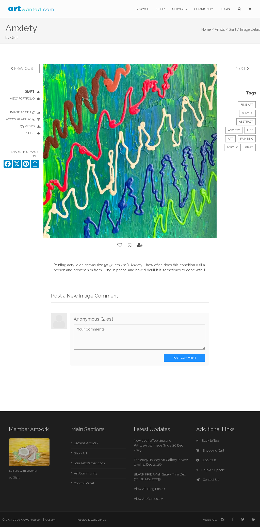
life (250, 130)
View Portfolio (22, 98)
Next (241, 69)
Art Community (85, 473)
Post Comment (184, 357)
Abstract (246, 121)
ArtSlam (50, 519)
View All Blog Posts (149, 489)
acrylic (232, 147)
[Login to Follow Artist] (140, 245)
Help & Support (212, 470)
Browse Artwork (86, 443)
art (230, 138)
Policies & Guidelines (91, 519)
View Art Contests (147, 499)
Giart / (234, 29)
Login (225, 9)
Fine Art (246, 104)
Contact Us (210, 480)
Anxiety (234, 130)
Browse (142, 9)
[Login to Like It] (120, 245)
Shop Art (80, 453)
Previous (23, 69)
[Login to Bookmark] (130, 245)
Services (179, 9)
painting (246, 138)
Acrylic (247, 113)
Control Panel (84, 483)
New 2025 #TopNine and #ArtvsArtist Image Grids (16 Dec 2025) (158, 445)
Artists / (221, 29)
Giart (14, 38)
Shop (160, 9)
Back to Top (210, 440)
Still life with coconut (23, 470)
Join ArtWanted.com (89, 463)
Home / (207, 29)
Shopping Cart (213, 450)
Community (203, 9)
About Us (209, 460)
